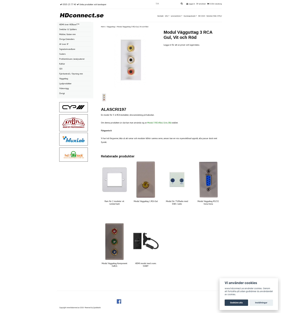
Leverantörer (176, 16)
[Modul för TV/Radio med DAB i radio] (177, 179)
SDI (60, 68)
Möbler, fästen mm (67, 34)
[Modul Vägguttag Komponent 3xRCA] (114, 241)
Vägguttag (63, 78)
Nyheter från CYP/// (214, 16)
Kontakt (160, 16)
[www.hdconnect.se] (81, 15)
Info (166, 16)
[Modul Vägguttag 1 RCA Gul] (145, 179)
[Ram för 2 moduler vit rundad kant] (114, 179)
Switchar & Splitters (68, 29)
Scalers (62, 54)
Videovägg (64, 88)
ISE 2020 (201, 16)
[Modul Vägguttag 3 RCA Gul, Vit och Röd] (130, 61)
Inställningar (261, 302)
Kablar (62, 63)
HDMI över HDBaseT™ (69, 24)
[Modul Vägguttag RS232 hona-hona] (208, 179)
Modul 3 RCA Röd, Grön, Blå (159, 122)
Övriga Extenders (66, 39)
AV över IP (63, 44)
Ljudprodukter (65, 83)
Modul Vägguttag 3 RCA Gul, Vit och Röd (132, 26)
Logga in (191, 4)
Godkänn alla (236, 302)
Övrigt (62, 93)
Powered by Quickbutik (93, 308)
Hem (103, 26)
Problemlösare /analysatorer (72, 59)
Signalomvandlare (67, 49)
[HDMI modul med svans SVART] (145, 241)
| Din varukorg (215, 4)
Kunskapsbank (189, 16)
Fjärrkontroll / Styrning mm (71, 73)
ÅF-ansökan (201, 4)
